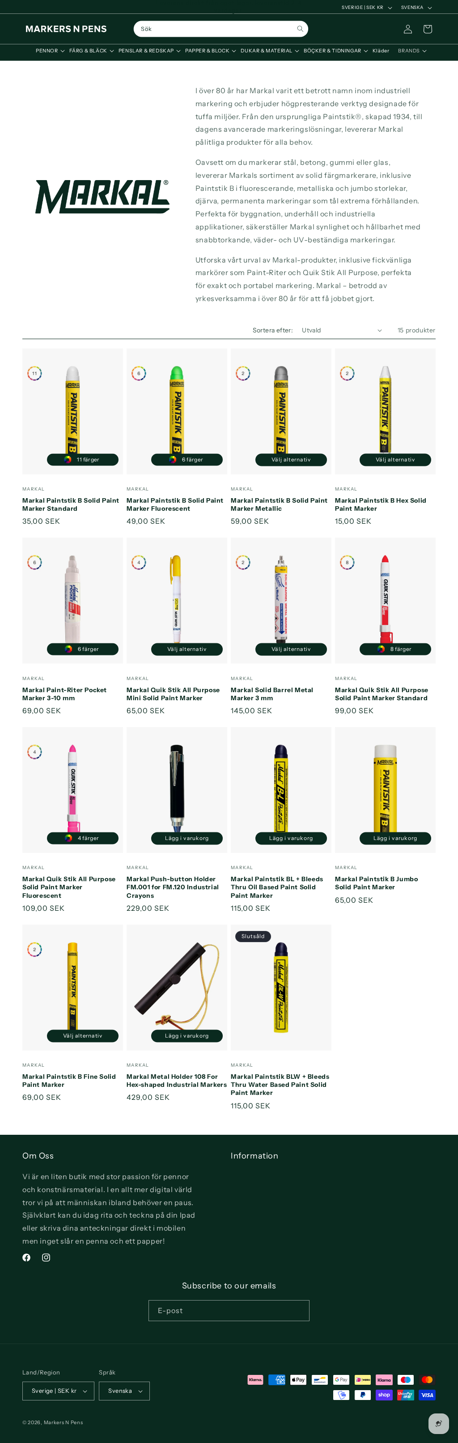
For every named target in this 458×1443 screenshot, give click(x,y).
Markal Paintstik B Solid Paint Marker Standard (70, 504)
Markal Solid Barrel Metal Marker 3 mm (272, 694)
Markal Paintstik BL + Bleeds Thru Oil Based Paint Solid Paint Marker (277, 887)
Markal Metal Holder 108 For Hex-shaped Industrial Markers (177, 1081)
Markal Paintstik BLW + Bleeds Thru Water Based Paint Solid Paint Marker (280, 1085)
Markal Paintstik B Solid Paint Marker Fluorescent (175, 504)
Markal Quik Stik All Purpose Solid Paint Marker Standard (381, 694)
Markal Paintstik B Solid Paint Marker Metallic (279, 504)
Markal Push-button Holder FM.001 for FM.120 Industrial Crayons (173, 887)
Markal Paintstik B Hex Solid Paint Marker (381, 504)
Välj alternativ (291, 459)
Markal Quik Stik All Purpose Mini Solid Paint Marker (173, 694)
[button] (48, 50)
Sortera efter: (273, 330)
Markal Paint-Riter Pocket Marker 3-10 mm (64, 694)
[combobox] (221, 29)
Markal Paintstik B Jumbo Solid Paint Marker (376, 883)
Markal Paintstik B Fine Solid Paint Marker (69, 1081)
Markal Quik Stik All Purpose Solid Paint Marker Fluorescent (69, 887)
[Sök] (300, 29)
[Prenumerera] (299, 1310)
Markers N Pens (63, 1422)
